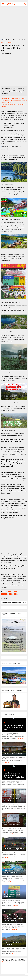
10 (4, 939)
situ (5, 42)
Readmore (20, 738)
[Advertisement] (14, 23)
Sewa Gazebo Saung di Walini (14, 849)
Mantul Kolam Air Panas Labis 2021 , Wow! (13, 98)
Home (2, 42)
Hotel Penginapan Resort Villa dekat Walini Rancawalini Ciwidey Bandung (14, 775)
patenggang (10, 42)
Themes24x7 (5, 961)
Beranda (4, 968)
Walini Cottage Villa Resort (13, 753)
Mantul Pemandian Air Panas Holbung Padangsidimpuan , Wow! (13, 727)
